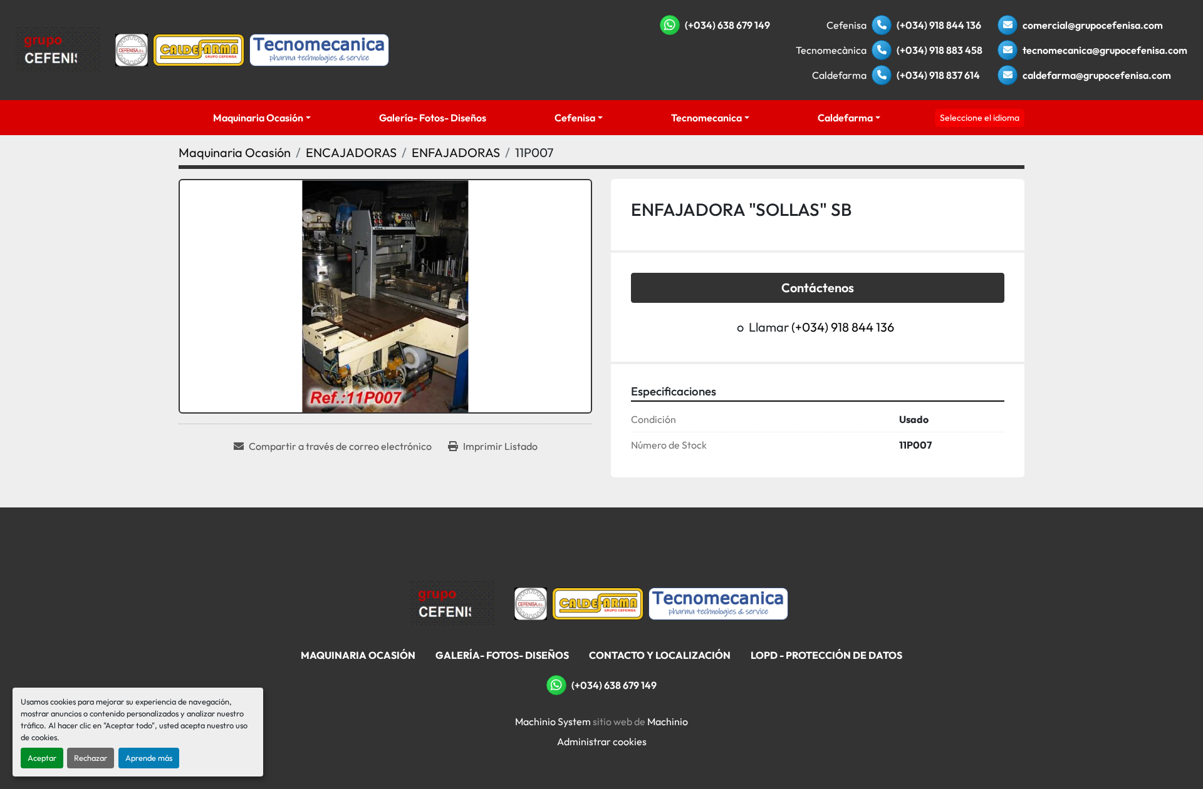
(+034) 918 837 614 (938, 75)
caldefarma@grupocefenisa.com (1097, 75)
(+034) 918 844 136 (939, 25)
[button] (262, 117)
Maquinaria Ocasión (258, 117)
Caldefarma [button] (845, 117)
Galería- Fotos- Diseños (432, 117)
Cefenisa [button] (575, 117)
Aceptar (42, 758)
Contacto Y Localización (660, 655)
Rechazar (90, 758)
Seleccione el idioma (979, 117)
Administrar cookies (602, 741)
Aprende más (148, 758)
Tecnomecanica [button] (706, 117)
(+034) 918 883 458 (939, 50)
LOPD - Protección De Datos (826, 655)
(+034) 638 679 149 (727, 25)
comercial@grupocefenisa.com (1093, 25)
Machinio (667, 721)
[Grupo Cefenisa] (452, 602)
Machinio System (553, 721)
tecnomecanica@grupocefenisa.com (1105, 50)
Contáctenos (817, 287)
